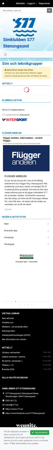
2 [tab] (8, 301)
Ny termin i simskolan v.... (12, 361)
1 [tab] (4, 301)
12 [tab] (45, 301)
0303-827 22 (11, 400)
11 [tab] (41, 301)
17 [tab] (32, 305)
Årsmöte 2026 (8, 369)
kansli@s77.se (12, 405)
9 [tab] (34, 301)
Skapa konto (44, 3)
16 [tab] (28, 305)
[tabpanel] (26, 258)
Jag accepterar (41, 432)
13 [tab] (48, 301)
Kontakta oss (7, 322)
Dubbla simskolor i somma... (14, 357)
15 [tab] (24, 305)
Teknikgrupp (9, 244)
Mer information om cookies (14, 339)
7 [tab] (26, 301)
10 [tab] (37, 301)
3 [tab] (11, 301)
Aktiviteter (20, 3)
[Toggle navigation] (5, 54)
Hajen (6, 224)
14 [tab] (21, 305)
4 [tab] (15, 301)
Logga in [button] (31, 3)
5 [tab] (19, 301)
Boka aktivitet (8, 318)
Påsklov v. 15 (7, 365)
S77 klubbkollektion (10, 115)
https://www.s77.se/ (14, 409)
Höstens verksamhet (11, 352)
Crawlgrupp (9, 237)
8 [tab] (30, 301)
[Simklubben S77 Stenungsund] (25, 27)
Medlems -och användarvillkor (15, 327)
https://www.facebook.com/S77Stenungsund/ (25, 413)
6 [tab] (23, 301)
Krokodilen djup (10, 230)
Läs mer (8, 209)
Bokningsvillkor (8, 331)
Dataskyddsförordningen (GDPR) (16, 335)
